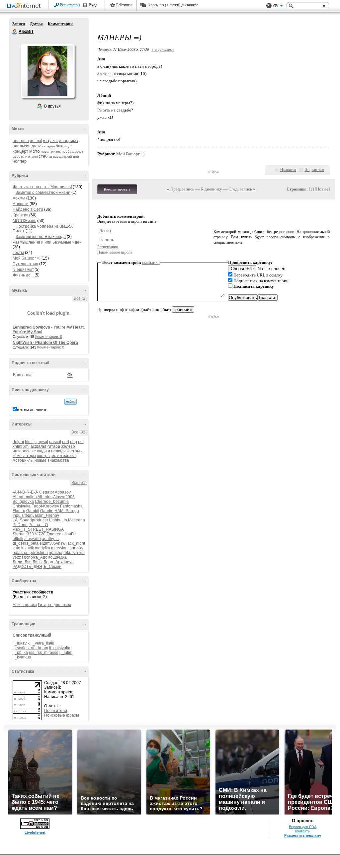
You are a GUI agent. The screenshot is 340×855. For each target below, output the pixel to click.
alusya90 (32, 538)
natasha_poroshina (30, 552)
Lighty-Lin (58, 520)
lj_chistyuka (59, 648)
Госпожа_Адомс (37, 557)
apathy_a (50, 538)
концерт (20, 151)
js (35, 441)
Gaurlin (46, 510)
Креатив (20, 215)
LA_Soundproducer (30, 520)
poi (81, 441)
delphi (18, 441)
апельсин (22, 146)
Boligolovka (23, 501)
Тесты (18, 252)
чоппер (20, 161)
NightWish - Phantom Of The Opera (45, 342)
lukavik (27, 548)
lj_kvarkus (22, 657)
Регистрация (70, 5)
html (29, 441)
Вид (278, 6)
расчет (77, 151)
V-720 (40, 534)
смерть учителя (25, 156)
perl (65, 441)
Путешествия (25, 264)
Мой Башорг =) (27, 258)
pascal (55, 441)
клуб (67, 146)
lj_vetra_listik (42, 643)
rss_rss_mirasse (43, 652)
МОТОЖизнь (24, 220)
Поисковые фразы (61, 715)
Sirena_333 (23, 534)
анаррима (68, 140)
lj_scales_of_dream (30, 648)
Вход (93, 5)
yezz (17, 557)
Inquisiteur (22, 515)
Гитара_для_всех (54, 604)
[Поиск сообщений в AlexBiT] (70, 402)
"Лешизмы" (23, 269)
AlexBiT (15, 32)
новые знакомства (52, 460)
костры (43, 455)
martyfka (42, 548)
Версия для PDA (302, 827)
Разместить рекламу (302, 835)
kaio (16, 548)
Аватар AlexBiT (47, 71)
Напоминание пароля (114, 252)
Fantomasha (71, 506)
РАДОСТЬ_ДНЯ (27, 566)
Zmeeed (53, 534)
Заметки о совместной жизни (43, 192)
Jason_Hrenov (46, 515)
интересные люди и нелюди (39, 451)
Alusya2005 (64, 497)
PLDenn (20, 524)
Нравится (288, 169)
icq (46, 140)
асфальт (38, 446)
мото (34, 151)
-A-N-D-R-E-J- (25, 492)
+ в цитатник (162, 49)
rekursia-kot (74, 552)
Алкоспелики (25, 604)
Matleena (76, 520)
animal (36, 140)
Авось (152, 5)
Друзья (36, 24)
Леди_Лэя (22, 562)
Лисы (37, 562)
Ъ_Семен (52, 566)
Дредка (60, 557)
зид (59, 145)
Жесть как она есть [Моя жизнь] (42, 187)
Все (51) (79, 482)
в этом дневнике (32, 410)
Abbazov (63, 492)
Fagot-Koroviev (45, 506)
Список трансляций (32, 635)
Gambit (32, 510)
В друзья (52, 106)
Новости (21, 203)
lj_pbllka (20, 652)
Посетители (55, 710)
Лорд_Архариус (58, 562)
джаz (36, 146)
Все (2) (80, 298)
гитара (53, 446)
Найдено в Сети (28, 209)
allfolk (18, 538)
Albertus (45, 497)
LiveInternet (25, 6)
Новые (322, 189)
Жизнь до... (23, 275)
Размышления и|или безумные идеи (47, 242)
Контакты (302, 831)
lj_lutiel (65, 652)
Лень (54, 141)
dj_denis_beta (26, 543)
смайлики (151, 262)
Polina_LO (38, 524)
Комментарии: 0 (48, 337)
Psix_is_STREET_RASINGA (38, 529)
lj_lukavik (21, 643)
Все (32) (79, 432)
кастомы (75, 451)
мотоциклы (23, 460)
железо (68, 446)
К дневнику (211, 189)
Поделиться (314, 169)
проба (66, 151)
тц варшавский (60, 156)
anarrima (21, 140)
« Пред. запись (180, 189)
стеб (43, 156)
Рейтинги (123, 5)
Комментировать (117, 189)
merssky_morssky (67, 548)
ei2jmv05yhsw (52, 543)
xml (26, 446)
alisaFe (69, 534)
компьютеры (24, 455)
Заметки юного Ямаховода (41, 236)
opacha (55, 552)
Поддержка (269, 6)
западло (48, 146)
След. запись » (241, 189)
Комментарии (60, 24)
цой (76, 156)
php (73, 441)
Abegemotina (25, 497)
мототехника (63, 455)
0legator (46, 492)
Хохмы (19, 198)
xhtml (17, 446)
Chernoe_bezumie (52, 501)
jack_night (75, 543)
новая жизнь (51, 151)
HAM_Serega (66, 510)
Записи (18, 24)
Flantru (19, 510)
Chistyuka (22, 506)
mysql (43, 441)
